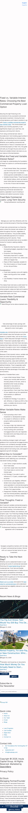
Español (24, 5)
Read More (3, 625)
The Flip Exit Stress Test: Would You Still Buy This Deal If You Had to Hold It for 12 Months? (14, 621)
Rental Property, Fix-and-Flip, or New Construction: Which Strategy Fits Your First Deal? (14, 651)
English (24, 3)
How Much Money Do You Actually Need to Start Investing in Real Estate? (12, 665)
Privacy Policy (6, 771)
